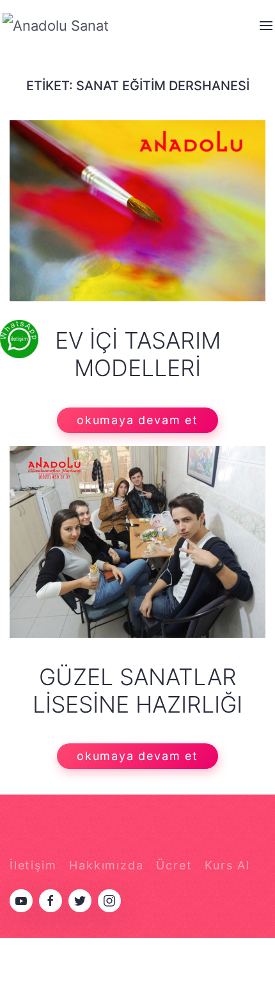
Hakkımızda (106, 865)
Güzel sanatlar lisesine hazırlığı (137, 690)
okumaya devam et (137, 420)
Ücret (174, 865)
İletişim (33, 865)
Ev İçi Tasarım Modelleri (138, 354)
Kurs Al (227, 865)
